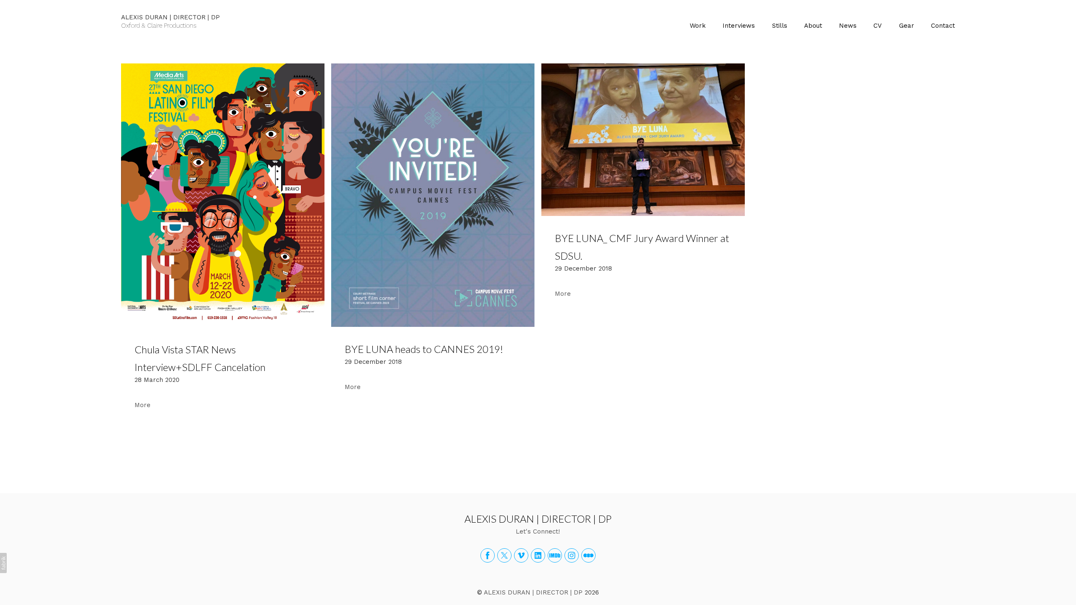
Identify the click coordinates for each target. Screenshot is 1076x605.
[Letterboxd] (588, 555)
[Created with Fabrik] (3, 563)
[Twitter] (504, 555)
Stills (779, 25)
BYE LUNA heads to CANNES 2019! (424, 349)
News (848, 25)
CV (877, 25)
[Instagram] (571, 555)
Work (698, 25)
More (142, 405)
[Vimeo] (521, 555)
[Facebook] (487, 555)
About (813, 25)
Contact (943, 25)
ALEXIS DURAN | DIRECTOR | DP (538, 519)
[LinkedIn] (538, 555)
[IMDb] (555, 555)
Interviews (739, 25)
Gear (906, 25)
